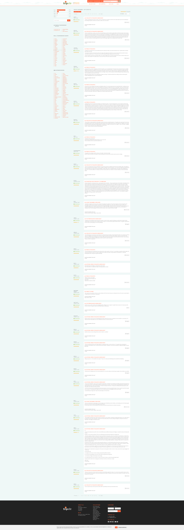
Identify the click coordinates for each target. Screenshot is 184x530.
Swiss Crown (65, 110)
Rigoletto (64, 90)
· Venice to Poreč (90, 291)
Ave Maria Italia (56, 81)
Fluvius (55, 103)
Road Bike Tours (95, 516)
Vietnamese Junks (65, 113)
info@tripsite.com (112, 517)
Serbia (100, 410)
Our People (80, 508)
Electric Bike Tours (96, 512)
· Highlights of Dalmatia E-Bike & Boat (94, 31)
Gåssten (55, 108)
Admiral (55, 74)
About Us (79, 506)
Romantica (64, 101)
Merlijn (64, 84)
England (55, 54)
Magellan (64, 76)
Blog (118, 3)
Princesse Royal (65, 99)
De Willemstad (56, 93)
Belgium (55, 43)
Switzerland (65, 60)
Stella (64, 108)
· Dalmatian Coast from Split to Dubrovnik (96, 181)
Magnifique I (65, 77)
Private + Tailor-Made (96, 507)
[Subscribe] (119, 511)
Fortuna (55, 104)
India (55, 61)
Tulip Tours (94, 509)
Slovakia (91, 410)
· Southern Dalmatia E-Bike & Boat (93, 218)
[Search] (116, 1)
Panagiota (64, 92)
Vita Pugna (64, 114)
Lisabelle (64, 74)
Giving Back (80, 509)
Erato (55, 99)
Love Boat (55, 82)
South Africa (65, 55)
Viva (55, 73)
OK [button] (116, 527)
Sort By (121, 13)
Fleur (55, 101)
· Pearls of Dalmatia (90, 48)
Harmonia (56, 111)
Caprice (55, 86)
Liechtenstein (65, 38)
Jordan (55, 64)
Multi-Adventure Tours (96, 513)
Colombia (55, 47)
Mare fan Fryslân (65, 83)
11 (90, 13)
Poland (64, 47)
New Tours (95, 519)
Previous (75, 13)
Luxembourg (65, 41)
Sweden (64, 59)
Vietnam (64, 64)
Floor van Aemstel (65, 75)
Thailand (64, 61)
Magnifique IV (65, 81)
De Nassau (56, 92)
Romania (64, 50)
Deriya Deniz (56, 94)
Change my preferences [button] (122, 527)
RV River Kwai (65, 103)
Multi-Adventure (65, 31)
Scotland (64, 51)
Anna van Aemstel (57, 77)
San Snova (64, 104)
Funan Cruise (56, 105)
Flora (55, 102)
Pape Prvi (64, 93)
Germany (86, 410)
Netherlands (65, 42)
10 (88, 13)
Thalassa (64, 111)
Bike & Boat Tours (57, 30)
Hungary (94, 410)
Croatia (86, 25)
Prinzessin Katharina (66, 100)
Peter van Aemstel (65, 94)
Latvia (55, 65)
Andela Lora (56, 76)
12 (92, 13)
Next (101, 13)
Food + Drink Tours (96, 514)
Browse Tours (92, 3)
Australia (55, 41)
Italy (85, 297)
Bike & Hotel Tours (57, 29)
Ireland (55, 62)
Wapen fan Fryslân (65, 117)
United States (65, 63)
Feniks (55, 100)
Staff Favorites (95, 510)
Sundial (64, 109)
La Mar (55, 115)
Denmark (55, 52)
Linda (63, 73)
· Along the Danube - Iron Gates (93, 202)
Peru (63, 46)
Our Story (111, 3)
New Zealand (65, 43)
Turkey (64, 62)
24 (99, 13)
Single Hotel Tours (96, 518)
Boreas (55, 85)
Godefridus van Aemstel (56, 110)
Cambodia (56, 44)
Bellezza (55, 83)
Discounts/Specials (96, 506)
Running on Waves (65, 102)
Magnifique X (65, 82)
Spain (63, 56)
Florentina (64, 86)
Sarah (64, 105)
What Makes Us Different (82, 507)
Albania (55, 38)
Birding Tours (95, 517)
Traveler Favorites (96, 511)
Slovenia (87, 297)
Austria (89, 410)
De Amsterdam (56, 90)
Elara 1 (55, 95)
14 (95, 13)
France (55, 56)
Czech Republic (56, 51)
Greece (55, 59)
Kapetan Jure (56, 113)
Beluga (55, 84)
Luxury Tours (95, 508)
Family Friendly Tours (96, 515)
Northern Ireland (65, 44)
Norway (64, 45)
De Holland (56, 91)
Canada (55, 45)
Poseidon (64, 95)
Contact (91, 1)
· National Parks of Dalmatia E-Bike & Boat (95, 264)
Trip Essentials (102, 3)
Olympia (64, 91)
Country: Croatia (77, 11)
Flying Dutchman (65, 112)
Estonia (55, 55)
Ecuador (55, 53)
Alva (55, 75)
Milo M (64, 85)
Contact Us (80, 510)
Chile (55, 46)
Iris (54, 112)
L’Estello (55, 114)
